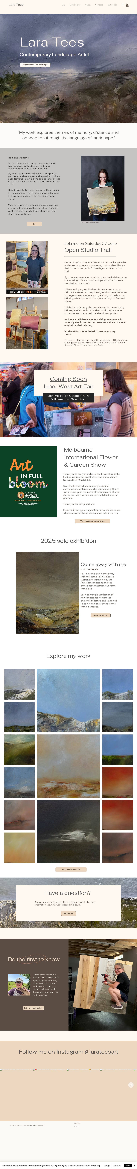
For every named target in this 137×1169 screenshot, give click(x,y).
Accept (127, 1165)
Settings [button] (107, 1165)
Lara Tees (16, 5)
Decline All (117, 1165)
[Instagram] (122, 4)
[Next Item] (131, 1085)
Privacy (77, 1123)
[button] (127, 5)
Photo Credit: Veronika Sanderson (90, 222)
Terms (76, 1126)
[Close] (134, 1165)
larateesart (103, 1051)
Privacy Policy (95, 1165)
